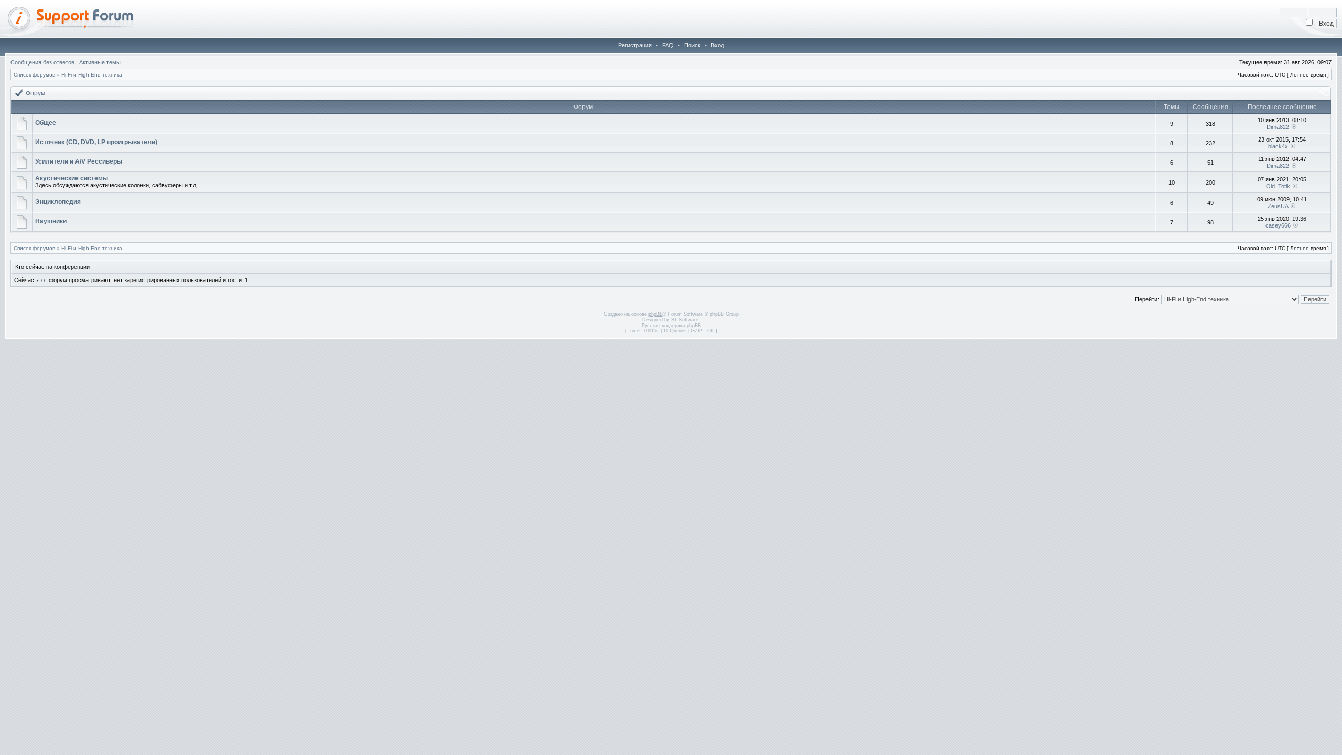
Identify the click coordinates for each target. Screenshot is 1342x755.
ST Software (684, 319)
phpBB (655, 314)
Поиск (692, 45)
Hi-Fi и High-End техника (91, 75)
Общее (45, 122)
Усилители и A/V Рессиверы (78, 161)
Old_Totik (1278, 186)
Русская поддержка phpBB (671, 325)
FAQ (668, 45)
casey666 (1278, 225)
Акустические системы (71, 178)
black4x (1278, 146)
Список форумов (34, 75)
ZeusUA (1278, 206)
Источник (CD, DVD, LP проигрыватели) (96, 142)
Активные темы (100, 62)
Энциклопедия (58, 202)
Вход (717, 45)
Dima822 (1278, 127)
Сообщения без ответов (42, 62)
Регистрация (635, 45)
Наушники (51, 221)
